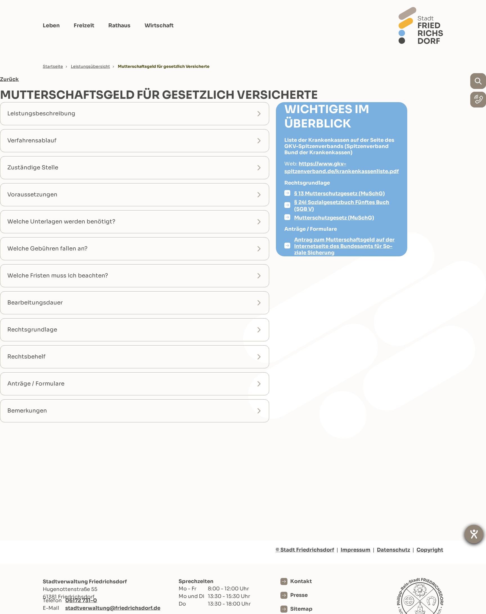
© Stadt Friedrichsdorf (305, 550)
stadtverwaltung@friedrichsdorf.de (112, 608)
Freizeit (84, 25)
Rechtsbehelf (26, 356)
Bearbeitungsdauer (35, 302)
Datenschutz (393, 550)
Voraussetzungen (32, 194)
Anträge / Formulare (35, 383)
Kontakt (301, 581)
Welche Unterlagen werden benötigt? (61, 221)
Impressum (355, 550)
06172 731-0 (81, 600)
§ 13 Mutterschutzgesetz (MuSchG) (339, 194)
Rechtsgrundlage (32, 329)
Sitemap (301, 609)
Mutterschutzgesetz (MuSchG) (334, 218)
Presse (299, 595)
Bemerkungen (27, 410)
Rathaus (119, 25)
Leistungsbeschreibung (41, 113)
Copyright (430, 550)
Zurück (9, 79)
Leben (51, 25)
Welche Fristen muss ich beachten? (57, 275)
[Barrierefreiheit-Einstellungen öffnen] (474, 534)
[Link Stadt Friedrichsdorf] (420, 25)
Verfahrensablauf (32, 140)
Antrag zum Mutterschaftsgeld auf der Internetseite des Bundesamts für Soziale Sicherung (344, 246)
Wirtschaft (159, 25)
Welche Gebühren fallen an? (47, 248)
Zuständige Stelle (32, 167)
